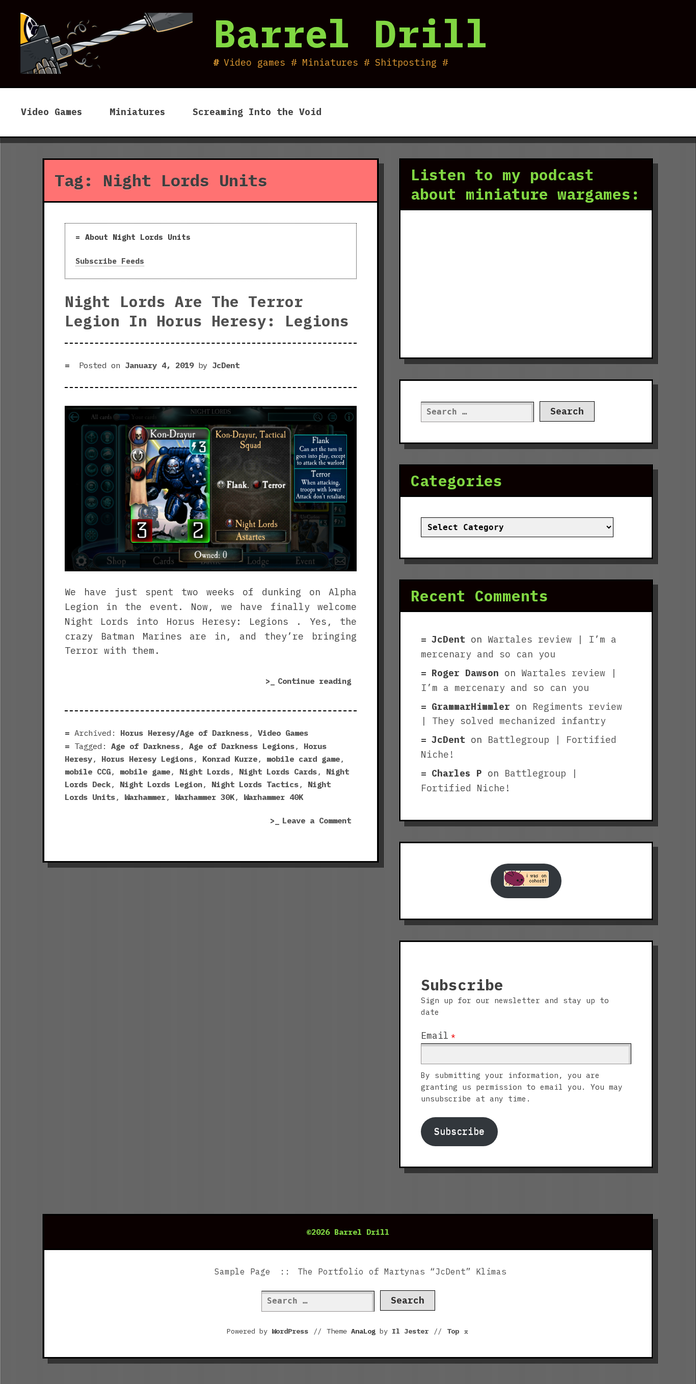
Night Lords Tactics (255, 784)
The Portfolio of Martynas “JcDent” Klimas (402, 1271)
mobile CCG (88, 771)
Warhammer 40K (273, 797)
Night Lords (204, 771)
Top (458, 1331)
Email (435, 1035)
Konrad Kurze (229, 759)
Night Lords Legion (161, 784)
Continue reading (317, 682)
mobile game (145, 771)
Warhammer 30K (204, 797)
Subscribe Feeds (109, 261)
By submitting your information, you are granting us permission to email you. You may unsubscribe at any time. (522, 1086)
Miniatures (138, 112)
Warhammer (145, 797)
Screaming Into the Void (257, 112)
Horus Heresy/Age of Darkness (184, 733)
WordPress (290, 1331)
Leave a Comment (319, 821)
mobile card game (303, 759)
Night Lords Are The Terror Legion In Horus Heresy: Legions (207, 311)
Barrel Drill (350, 33)
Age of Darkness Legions (242, 746)
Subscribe (459, 1131)
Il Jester (410, 1331)
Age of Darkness (145, 746)
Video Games (52, 112)
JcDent (225, 365)
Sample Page (243, 1271)
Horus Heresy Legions (147, 759)
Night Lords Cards (278, 771)
